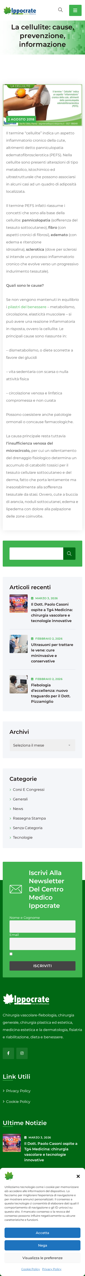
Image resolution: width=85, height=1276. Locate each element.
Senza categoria (27, 828)
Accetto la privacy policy (35, 957)
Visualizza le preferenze (42, 1258)
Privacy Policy (51, 1269)
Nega (42, 1245)
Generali (20, 799)
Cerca (69, 553)
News (18, 809)
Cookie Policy (30, 1269)
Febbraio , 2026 (49, 638)
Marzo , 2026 (46, 598)
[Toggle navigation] (75, 10)
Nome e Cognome (25, 918)
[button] (78, 1176)
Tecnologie (23, 837)
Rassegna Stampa (29, 818)
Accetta (42, 1233)
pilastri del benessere (27, 307)
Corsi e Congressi (28, 789)
